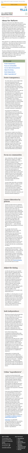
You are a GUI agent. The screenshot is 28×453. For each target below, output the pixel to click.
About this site (21, 438)
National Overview (22, 446)
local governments (17, 260)
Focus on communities (10, 65)
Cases (19, 439)
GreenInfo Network (6, 447)
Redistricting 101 (21, 448)
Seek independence (9, 72)
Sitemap (19, 449)
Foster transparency (9, 63)
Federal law (7, 419)
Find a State (14, 4)
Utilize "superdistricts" (10, 74)
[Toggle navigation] (26, 14)
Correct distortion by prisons (12, 67)
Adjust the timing (8, 70)
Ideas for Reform (21, 442)
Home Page (20, 441)
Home (3, 17)
